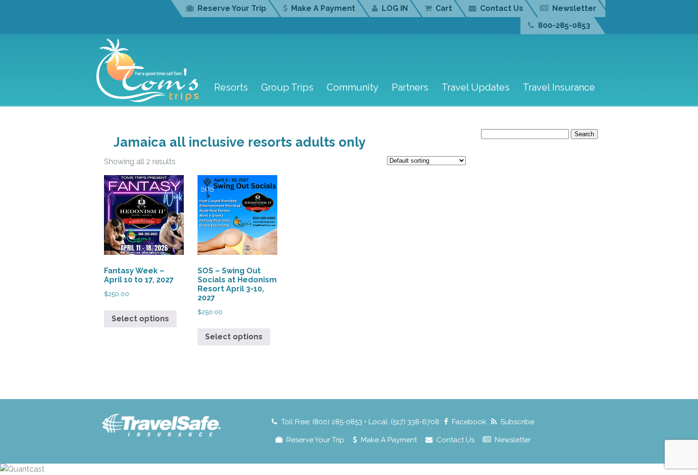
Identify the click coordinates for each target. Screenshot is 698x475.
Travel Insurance (559, 87)
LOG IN (395, 8)
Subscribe (517, 422)
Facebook (469, 422)
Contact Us (501, 8)
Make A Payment (323, 8)
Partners (410, 87)
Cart (443, 8)
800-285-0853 (564, 25)
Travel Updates (475, 87)
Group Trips (287, 87)
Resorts (231, 87)
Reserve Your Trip (232, 8)
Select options (140, 318)
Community (352, 87)
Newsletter (574, 8)
